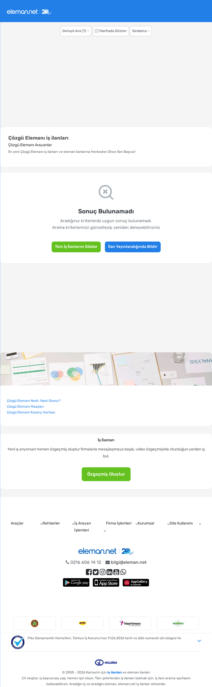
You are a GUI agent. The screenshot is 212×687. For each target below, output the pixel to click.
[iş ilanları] (29, 11)
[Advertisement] (106, 84)
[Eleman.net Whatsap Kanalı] (123, 572)
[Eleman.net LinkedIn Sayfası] (109, 572)
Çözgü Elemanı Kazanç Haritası (31, 412)
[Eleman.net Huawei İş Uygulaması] (136, 582)
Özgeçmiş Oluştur (106, 474)
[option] (35, 623)
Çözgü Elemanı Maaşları (25, 406)
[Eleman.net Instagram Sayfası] (102, 572)
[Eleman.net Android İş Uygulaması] (76, 582)
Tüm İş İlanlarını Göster (76, 246)
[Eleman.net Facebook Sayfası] (89, 572)
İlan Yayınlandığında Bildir (132, 246)
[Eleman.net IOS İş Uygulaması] (106, 582)
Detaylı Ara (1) (74, 31)
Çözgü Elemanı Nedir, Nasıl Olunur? (33, 401)
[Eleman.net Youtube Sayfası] (116, 572)
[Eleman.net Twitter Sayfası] (96, 572)
